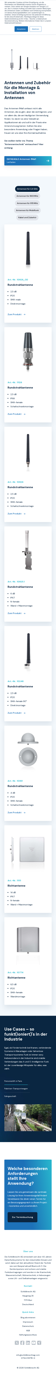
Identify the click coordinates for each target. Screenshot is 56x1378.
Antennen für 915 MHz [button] (27, 203)
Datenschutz (28, 1326)
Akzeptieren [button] (21, 29)
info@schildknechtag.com (28, 1355)
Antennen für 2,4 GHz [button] (27, 189)
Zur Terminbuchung (22, 1217)
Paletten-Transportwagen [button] (16, 1088)
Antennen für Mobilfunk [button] (27, 210)
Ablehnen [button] (35, 29)
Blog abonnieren (28, 1317)
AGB (28, 1330)
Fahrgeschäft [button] (10, 1096)
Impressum (28, 1322)
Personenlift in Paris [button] (13, 1081)
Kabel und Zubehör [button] (27, 217)
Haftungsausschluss (28, 1335)
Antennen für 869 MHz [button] (27, 196)
